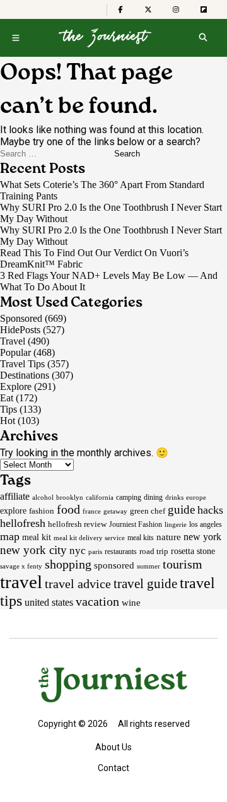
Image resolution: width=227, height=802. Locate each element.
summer (148, 566)
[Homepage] (105, 37)
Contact (113, 768)
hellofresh (22, 523)
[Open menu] (15, 38)
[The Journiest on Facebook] (120, 9)
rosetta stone (193, 551)
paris (95, 551)
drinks (174, 497)
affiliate (15, 496)
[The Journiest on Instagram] (176, 9)
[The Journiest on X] (148, 9)
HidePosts (20, 329)
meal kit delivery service (89, 537)
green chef (147, 511)
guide (181, 509)
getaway (115, 511)
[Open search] (203, 38)
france (92, 511)
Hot (7, 420)
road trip (153, 551)
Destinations (24, 375)
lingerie (176, 524)
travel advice (78, 584)
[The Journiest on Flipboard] (204, 9)
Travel (12, 341)
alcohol (43, 497)
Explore (16, 386)
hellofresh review (77, 524)
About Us (113, 747)
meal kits (140, 537)
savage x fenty (21, 566)
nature (168, 537)
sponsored (114, 565)
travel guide (145, 583)
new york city (33, 550)
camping (128, 497)
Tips (8, 409)
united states (49, 602)
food (68, 509)
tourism (182, 564)
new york (202, 537)
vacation (97, 601)
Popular (15, 352)
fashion (41, 511)
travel (21, 582)
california (100, 497)
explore (13, 510)
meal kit (36, 537)
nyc (77, 550)
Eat (6, 397)
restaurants (121, 551)
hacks (210, 510)
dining (153, 497)
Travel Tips (22, 363)
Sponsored (21, 318)
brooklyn (69, 497)
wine (131, 603)
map (10, 536)
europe (196, 497)
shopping (68, 564)
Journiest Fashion (135, 524)
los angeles (205, 524)
